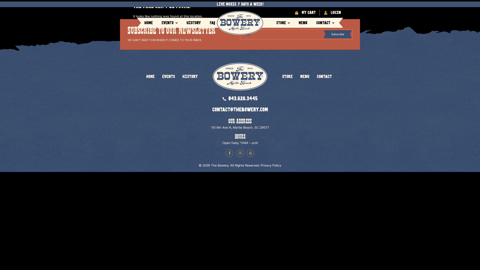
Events (168, 23)
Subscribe (337, 34)
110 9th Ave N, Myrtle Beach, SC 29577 (240, 127)
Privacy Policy (271, 165)
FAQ (212, 23)
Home (148, 23)
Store (281, 23)
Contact (323, 23)
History (194, 23)
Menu (303, 23)
